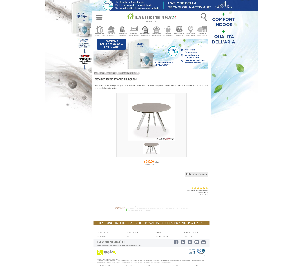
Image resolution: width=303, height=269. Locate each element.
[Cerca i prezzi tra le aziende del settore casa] (190, 30)
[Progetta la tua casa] (151, 224)
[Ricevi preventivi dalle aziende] (100, 30)
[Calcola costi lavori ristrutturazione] (111, 30)
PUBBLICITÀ (160, 232)
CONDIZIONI (105, 266)
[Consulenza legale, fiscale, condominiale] (179, 30)
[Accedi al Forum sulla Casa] (168, 30)
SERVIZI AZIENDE (132, 232)
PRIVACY (128, 266)
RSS (198, 266)
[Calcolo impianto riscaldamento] (145, 30)
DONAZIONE (188, 236)
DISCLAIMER (175, 266)
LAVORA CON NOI (162, 236)
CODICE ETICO (151, 266)
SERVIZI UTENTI (103, 232)
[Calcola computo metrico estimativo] (202, 30)
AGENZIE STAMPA (191, 232)
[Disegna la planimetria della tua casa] (134, 30)
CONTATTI (130, 236)
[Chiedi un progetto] (122, 30)
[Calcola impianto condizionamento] (156, 30)
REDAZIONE (101, 236)
